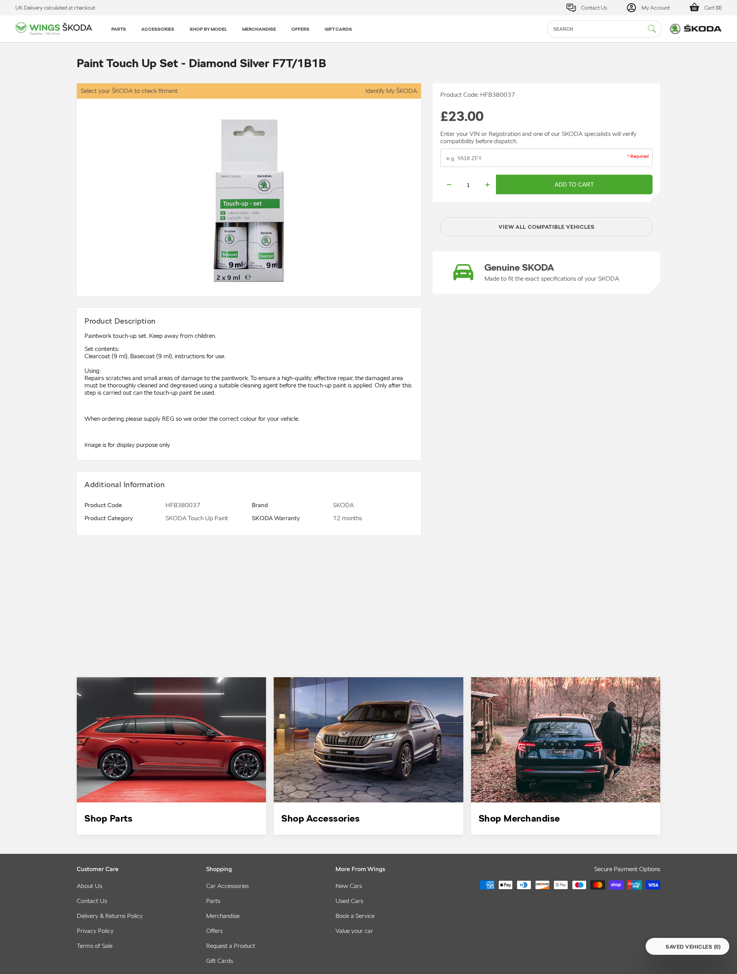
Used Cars (349, 901)
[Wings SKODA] (53, 29)
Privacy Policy (95, 930)
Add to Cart (574, 184)
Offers (214, 930)
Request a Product (230, 945)
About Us (89, 886)
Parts (213, 901)
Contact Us (92, 901)
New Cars (348, 886)
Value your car (354, 930)
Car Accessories (227, 886)
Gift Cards (219, 960)
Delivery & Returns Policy (110, 915)
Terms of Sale (94, 945)
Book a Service (355, 915)
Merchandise (223, 915)
